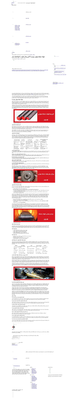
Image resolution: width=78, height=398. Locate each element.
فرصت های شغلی (34, 372)
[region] (30, 81)
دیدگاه (19, 58)
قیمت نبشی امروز (34, 387)
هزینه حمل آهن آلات (34, 379)
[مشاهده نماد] (57, 368)
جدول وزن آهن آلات (28, 24)
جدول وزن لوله (17, 26)
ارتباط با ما (33, 369)
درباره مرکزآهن (34, 368)
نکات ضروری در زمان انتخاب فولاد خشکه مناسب (28, 70)
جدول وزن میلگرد (17, 25)
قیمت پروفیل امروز (34, 384)
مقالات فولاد (27, 18)
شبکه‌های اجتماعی (34, 377)
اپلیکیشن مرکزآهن (34, 371)
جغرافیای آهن (33, 380)
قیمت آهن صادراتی (34, 388)
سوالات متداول (34, 370)
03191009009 (15, 358)
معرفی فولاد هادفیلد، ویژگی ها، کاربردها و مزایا (60, 68)
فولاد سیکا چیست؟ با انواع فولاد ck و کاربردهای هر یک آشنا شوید (59, 72)
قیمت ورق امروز (34, 385)
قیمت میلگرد (33, 383)
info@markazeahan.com (16, 365)
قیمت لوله (54, 83)
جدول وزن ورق (17, 27)
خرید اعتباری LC (34, 373)
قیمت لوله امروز (34, 386)
